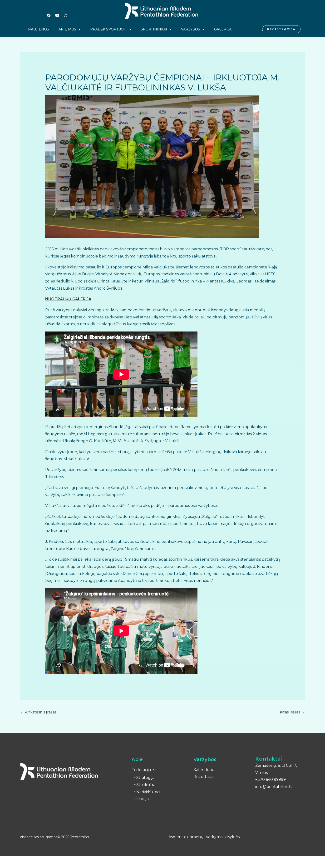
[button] (153, 769)
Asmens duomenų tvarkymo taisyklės (204, 837)
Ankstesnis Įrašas (38, 712)
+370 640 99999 (270, 779)
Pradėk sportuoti (108, 29)
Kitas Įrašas (292, 712)
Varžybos (190, 29)
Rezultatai (203, 776)
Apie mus (67, 29)
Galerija (222, 29)
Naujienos (38, 29)
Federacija (141, 769)
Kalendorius (204, 769)
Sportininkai (154, 29)
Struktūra (145, 784)
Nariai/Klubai (148, 792)
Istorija (142, 799)
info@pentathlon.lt (273, 786)
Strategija (145, 777)
